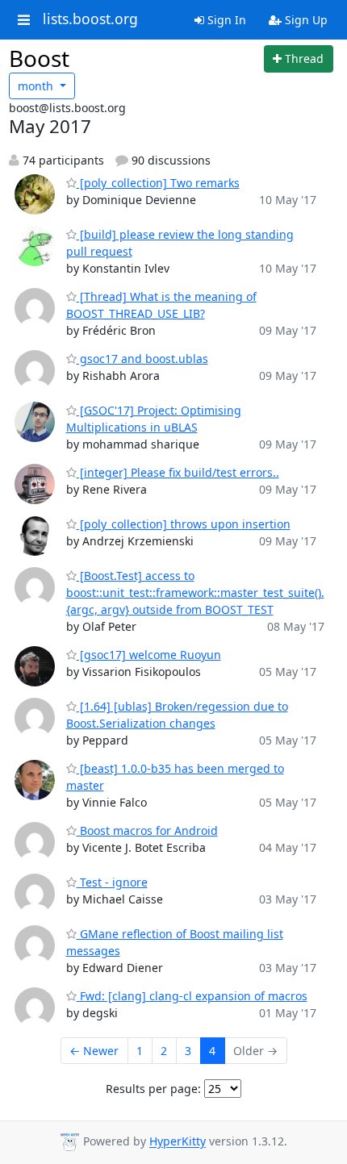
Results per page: (153, 1088)
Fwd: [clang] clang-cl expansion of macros (192, 995)
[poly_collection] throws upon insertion (184, 524)
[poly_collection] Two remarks (158, 182)
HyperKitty (177, 1141)
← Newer (94, 1050)
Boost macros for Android (147, 830)
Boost (39, 58)
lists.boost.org (90, 19)
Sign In (225, 19)
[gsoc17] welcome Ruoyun (149, 654)
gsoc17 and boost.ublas (142, 358)
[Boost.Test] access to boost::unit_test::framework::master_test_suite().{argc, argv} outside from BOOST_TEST (195, 592)
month (37, 86)
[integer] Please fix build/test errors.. (178, 472)
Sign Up (305, 19)
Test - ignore (112, 882)
